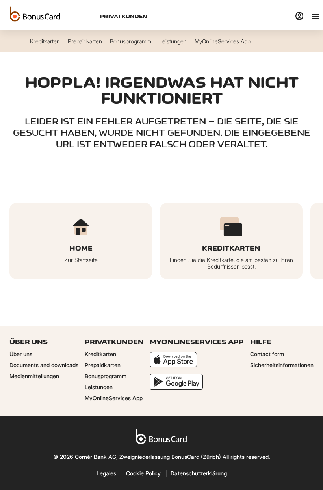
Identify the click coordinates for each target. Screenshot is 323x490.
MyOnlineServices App (114, 398)
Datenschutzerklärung (199, 473)
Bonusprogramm (105, 376)
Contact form (267, 354)
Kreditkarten (100, 354)
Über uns (20, 354)
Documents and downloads (43, 365)
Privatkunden (123, 16)
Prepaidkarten (103, 365)
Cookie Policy (143, 473)
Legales (106, 473)
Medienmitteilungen (34, 376)
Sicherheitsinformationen (282, 365)
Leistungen (99, 387)
